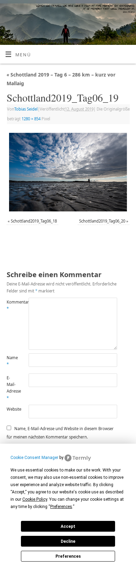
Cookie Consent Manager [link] (34, 457)
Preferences (68, 556)
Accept (68, 526)
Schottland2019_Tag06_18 (34, 221)
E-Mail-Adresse (12, 388)
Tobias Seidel (26, 109)
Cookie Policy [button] (34, 499)
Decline (68, 541)
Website (12, 409)
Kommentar (12, 305)
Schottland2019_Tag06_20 (102, 221)
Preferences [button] (61, 506)
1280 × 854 (31, 118)
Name (12, 361)
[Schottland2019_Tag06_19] (68, 172)
